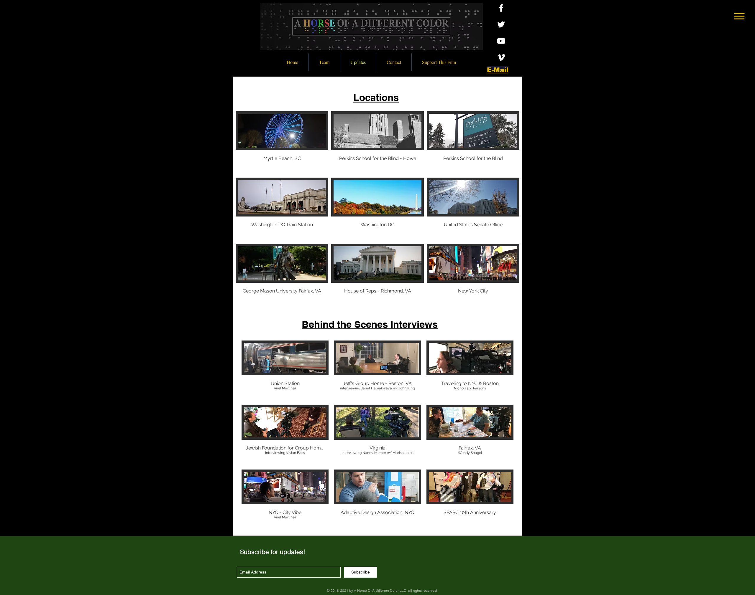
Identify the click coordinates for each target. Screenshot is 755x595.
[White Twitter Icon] (501, 24)
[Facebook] (501, 8)
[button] (739, 16)
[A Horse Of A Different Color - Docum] (501, 57)
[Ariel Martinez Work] (501, 41)
